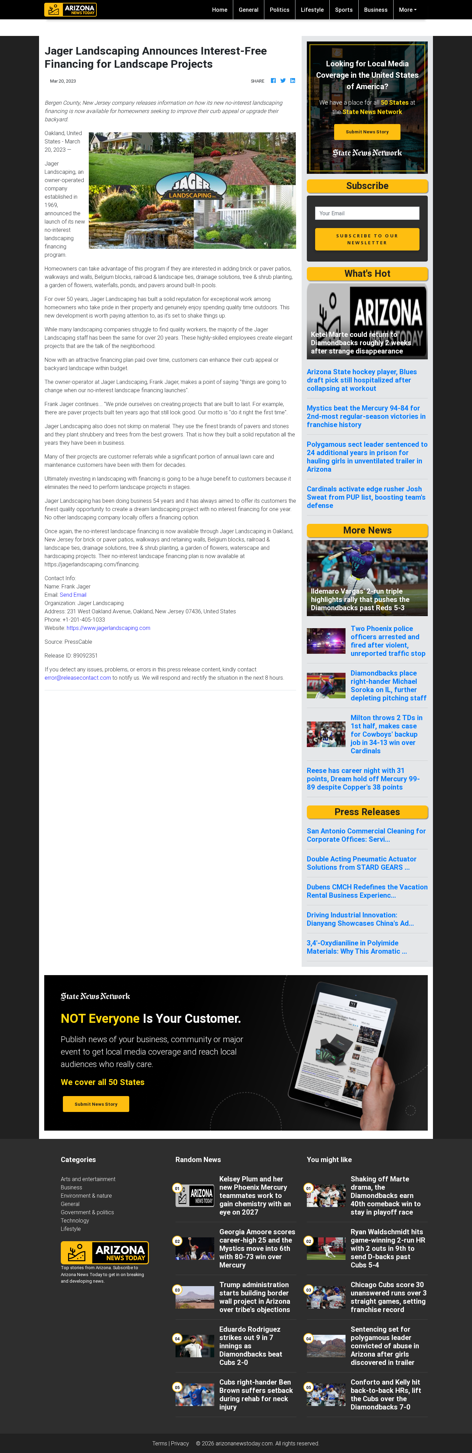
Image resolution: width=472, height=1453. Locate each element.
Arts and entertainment (88, 1179)
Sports (344, 9)
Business (376, 9)
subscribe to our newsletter (367, 239)
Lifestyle (312, 9)
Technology (75, 1220)
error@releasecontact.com (78, 677)
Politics (280, 9)
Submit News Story (367, 132)
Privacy (180, 1443)
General (248, 9)
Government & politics (87, 1212)
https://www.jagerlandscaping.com (108, 627)
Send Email (73, 594)
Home (222, 9)
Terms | (161, 1443)
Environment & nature (86, 1195)
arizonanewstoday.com (244, 1443)
